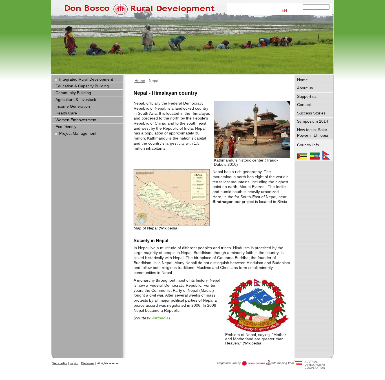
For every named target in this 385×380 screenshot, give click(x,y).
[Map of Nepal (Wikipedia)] (172, 197)
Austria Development (256, 363)
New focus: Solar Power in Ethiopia (312, 133)
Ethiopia (315, 155)
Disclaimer (87, 363)
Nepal (154, 81)
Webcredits (59, 363)
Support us (307, 96)
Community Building (73, 93)
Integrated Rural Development (86, 79)
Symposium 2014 (312, 121)
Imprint (74, 363)
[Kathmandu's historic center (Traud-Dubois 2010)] (252, 129)
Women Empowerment (76, 120)
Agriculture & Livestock (76, 100)
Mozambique (302, 155)
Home (139, 81)
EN (284, 10)
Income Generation (73, 106)
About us (305, 88)
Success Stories (311, 113)
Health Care (66, 113)
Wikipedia (160, 318)
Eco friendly (66, 127)
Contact (304, 105)
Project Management (77, 133)
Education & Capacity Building (82, 86)
